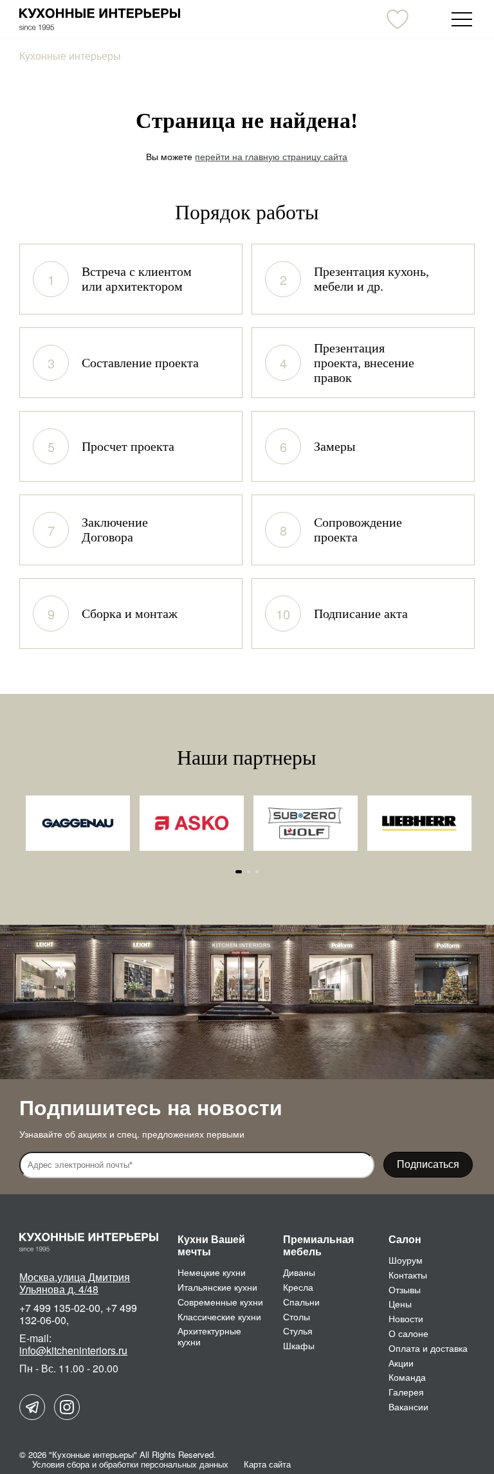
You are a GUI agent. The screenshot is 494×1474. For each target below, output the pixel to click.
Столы (296, 1316)
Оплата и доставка (428, 1348)
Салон (405, 1239)
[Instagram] (67, 1407)
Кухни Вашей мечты (211, 1245)
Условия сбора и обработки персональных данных (130, 1464)
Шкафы (299, 1345)
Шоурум (406, 1259)
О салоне (408, 1333)
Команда (407, 1376)
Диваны (299, 1272)
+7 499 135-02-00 (59, 1307)
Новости (406, 1318)
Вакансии (408, 1406)
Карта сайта (267, 1464)
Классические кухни (219, 1316)
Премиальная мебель (318, 1245)
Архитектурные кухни (209, 1336)
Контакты (408, 1274)
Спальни (301, 1301)
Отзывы (405, 1289)
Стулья (298, 1330)
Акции (401, 1362)
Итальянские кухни (217, 1286)
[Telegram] (32, 1407)
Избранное (397, 19)
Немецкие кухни (212, 1272)
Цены (400, 1303)
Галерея (406, 1391)
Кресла (298, 1286)
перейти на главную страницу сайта (271, 156)
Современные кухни (220, 1301)
